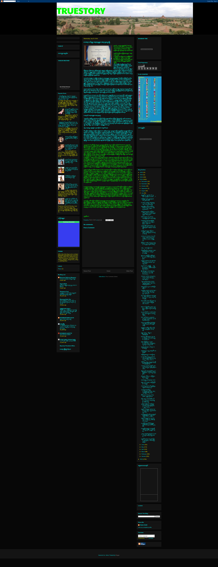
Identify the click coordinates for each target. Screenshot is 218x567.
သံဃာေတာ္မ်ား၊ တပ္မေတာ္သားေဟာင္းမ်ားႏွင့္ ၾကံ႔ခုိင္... (148, 278)
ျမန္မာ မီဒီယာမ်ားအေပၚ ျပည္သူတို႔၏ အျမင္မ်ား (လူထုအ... (148, 227)
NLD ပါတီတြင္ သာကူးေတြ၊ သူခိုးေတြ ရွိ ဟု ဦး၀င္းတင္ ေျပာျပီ (68, 302)
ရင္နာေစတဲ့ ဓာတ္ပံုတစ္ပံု (66, 319)
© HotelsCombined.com (65, 88)
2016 (141, 174)
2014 (141, 179)
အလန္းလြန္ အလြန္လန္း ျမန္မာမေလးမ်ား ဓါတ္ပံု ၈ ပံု (71, 138)
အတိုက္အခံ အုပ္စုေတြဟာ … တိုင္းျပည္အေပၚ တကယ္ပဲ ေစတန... (148, 232)
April (142, 449)
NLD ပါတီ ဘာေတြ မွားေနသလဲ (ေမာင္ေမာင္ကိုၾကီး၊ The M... (148, 302)
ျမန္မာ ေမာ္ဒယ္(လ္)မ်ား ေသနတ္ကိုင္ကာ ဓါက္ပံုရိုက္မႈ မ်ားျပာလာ (71, 169)
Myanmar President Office (67, 345)
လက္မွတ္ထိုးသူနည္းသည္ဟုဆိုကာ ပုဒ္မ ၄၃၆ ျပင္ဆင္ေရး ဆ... (148, 430)
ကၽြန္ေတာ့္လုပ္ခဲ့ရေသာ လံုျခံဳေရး (147, 199)
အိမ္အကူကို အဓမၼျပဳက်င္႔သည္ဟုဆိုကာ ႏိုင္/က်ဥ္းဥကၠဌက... (148, 372)
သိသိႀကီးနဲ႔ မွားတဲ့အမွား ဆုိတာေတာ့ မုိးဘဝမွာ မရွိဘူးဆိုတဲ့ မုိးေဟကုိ (71, 186)
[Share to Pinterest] (113, 220)
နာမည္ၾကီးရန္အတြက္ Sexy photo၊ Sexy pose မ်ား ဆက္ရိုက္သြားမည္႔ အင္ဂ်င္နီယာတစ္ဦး (71, 111)
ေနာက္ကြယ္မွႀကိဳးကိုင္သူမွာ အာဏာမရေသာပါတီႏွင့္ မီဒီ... (148, 425)
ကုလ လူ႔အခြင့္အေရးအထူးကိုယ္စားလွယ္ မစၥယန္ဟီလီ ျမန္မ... (148, 324)
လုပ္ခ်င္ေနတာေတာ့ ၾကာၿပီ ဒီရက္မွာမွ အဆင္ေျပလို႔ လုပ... (148, 262)
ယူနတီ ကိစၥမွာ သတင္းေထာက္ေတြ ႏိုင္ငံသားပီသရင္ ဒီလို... (148, 410)
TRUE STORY (143, 525)
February (144, 454)
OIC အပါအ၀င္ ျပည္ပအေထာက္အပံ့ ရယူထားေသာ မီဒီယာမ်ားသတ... (148, 319)
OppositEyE (63, 283)
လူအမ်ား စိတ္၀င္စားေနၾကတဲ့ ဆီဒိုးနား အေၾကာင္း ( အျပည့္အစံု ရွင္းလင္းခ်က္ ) (71, 147)
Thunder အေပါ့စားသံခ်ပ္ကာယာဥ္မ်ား (68, 279)
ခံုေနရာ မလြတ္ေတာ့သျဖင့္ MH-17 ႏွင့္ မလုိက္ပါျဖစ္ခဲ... (148, 297)
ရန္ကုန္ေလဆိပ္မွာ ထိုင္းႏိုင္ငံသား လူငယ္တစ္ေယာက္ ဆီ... (148, 329)
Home (108, 271)
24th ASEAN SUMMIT (65, 334)
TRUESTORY (81, 10)
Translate (150, 538)
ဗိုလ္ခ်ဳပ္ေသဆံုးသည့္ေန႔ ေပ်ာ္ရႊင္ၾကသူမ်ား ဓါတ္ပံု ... (148, 244)
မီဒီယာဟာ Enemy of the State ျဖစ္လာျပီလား (147, 395)
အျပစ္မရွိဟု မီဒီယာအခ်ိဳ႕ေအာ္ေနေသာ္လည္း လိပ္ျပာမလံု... (148, 208)
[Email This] (106, 220)
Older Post (129, 271)
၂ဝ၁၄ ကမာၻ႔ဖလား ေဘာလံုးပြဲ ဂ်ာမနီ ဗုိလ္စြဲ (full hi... (148, 435)
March (143, 451)
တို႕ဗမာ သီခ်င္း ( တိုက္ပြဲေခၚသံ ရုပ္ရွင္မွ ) (148, 376)
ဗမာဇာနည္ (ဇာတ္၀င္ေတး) (148, 380)
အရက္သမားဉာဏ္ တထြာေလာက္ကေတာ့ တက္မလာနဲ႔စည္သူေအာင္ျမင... (148, 213)
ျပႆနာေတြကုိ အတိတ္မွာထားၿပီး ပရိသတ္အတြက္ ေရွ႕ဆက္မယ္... (147, 405)
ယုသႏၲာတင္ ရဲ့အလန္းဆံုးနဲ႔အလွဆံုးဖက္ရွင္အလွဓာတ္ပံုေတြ (71, 161)
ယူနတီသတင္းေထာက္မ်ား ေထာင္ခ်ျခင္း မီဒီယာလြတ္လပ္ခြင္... (148, 440)
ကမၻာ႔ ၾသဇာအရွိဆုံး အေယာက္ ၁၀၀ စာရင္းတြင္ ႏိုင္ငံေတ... (148, 222)
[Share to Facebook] (111, 220)
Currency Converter (69, 222)
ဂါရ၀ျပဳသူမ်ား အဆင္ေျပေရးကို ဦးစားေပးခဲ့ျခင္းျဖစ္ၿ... (148, 252)
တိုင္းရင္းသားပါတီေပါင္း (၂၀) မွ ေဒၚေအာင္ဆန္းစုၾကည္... (148, 400)
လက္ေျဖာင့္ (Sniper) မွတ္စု (68, 339)
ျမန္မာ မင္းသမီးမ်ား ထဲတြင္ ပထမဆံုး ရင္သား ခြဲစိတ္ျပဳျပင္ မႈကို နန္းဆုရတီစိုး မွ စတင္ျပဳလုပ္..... (71, 201)
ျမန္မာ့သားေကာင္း (65, 308)
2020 (141, 172)
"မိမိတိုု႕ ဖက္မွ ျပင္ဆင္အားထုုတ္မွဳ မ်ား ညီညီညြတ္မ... (148, 362)
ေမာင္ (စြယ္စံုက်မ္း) (65, 349)
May (142, 447)
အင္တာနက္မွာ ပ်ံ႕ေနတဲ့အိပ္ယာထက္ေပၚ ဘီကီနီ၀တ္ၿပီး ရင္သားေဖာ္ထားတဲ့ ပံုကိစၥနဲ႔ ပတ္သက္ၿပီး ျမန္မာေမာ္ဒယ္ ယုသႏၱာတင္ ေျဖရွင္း (68, 124)
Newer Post (87, 271)
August (143, 190)
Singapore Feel (64, 291)
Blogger (117, 555)
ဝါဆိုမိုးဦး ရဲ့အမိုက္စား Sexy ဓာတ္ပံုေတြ (70, 176)
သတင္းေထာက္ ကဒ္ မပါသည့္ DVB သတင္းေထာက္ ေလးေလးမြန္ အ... (148, 238)
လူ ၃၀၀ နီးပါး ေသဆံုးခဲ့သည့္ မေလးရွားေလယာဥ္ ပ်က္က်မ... (148, 313)
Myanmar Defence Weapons (68, 277)
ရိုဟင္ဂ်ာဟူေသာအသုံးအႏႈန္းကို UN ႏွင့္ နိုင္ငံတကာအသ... (147, 272)
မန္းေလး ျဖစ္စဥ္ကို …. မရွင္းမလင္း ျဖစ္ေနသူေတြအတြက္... (148, 267)
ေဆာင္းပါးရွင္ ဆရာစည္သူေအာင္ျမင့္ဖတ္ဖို (148, 203)
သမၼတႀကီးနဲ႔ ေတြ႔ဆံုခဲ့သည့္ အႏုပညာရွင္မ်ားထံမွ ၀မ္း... (148, 391)
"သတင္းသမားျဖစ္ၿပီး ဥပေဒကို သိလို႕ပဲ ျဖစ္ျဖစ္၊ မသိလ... (148, 367)
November (144, 183)
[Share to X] (109, 220)
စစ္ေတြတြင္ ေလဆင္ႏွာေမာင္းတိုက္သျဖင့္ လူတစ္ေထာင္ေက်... (148, 343)
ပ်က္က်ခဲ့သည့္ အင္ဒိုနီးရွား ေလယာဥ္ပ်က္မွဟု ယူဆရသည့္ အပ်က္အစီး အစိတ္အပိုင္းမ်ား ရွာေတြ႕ (68, 311)
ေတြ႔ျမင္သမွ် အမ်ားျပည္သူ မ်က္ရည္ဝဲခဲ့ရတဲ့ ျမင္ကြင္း (148, 415)
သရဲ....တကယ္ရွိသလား (146, 248)
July (142, 193)
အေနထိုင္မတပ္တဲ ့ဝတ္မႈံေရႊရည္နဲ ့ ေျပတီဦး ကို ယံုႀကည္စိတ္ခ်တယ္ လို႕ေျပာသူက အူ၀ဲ (67, 97)
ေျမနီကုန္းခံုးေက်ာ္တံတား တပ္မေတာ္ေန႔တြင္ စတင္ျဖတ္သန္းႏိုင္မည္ (68, 327)
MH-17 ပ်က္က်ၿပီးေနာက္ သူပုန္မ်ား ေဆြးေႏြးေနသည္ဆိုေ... (148, 308)
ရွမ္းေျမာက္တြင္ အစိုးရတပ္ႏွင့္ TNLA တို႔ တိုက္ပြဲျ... (148, 257)
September (144, 188)
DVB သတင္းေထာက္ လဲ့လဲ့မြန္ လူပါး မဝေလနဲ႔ (148, 217)
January (143, 456)
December (144, 181)
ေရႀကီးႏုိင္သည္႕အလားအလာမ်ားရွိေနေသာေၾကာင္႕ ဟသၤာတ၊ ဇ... (148, 358)
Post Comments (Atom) (111, 276)
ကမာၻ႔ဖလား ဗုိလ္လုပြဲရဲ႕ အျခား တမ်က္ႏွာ (148, 386)
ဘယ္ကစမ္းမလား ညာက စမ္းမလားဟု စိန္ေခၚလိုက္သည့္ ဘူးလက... (148, 292)
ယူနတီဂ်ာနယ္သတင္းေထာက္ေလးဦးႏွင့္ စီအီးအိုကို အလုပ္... (148, 419)
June (142, 444)
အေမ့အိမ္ (62, 324)
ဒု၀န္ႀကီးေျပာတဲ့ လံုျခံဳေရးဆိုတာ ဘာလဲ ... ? (148, 195)
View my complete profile (145, 527)
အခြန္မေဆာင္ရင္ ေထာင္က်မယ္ (148, 354)
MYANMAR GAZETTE (66, 333)
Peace (59, 268)
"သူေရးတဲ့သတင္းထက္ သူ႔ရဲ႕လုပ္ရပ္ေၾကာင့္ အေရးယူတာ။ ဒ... (148, 283)
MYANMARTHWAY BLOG (67, 317)
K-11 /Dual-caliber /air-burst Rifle (68, 341)
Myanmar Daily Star (65, 299)
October (143, 186)
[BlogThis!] (108, 220)
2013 (141, 459)
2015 (141, 177)
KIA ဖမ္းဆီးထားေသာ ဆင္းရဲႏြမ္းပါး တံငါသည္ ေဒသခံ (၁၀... (148, 338)
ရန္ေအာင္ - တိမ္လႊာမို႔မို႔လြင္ (146, 333)
